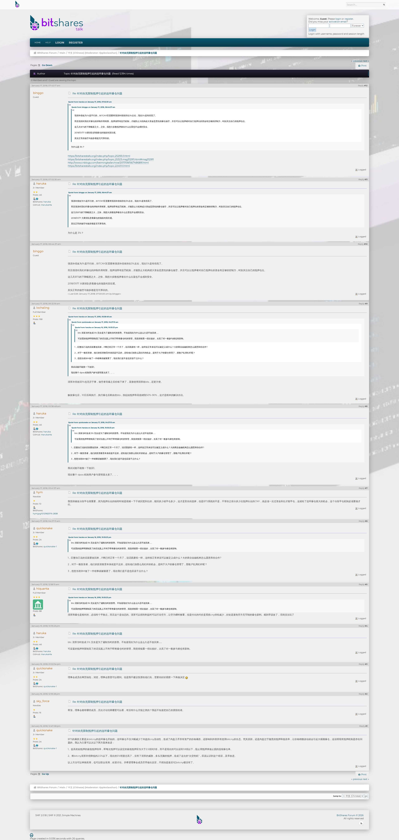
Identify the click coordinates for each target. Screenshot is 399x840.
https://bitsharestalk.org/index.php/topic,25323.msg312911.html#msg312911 (111, 159)
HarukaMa (46, 205)
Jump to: (337, 796)
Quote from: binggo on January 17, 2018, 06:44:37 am (93, 107)
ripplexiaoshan (107, 52)
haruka (41, 183)
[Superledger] (37, 543)
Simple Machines (71, 815)
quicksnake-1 (50, 546)
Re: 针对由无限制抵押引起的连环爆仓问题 (97, 93)
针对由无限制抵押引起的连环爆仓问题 (95, 730)
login (338, 18)
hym (39, 492)
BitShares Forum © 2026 (350, 815)
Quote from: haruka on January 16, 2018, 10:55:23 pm (96, 327)
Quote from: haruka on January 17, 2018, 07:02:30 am (90, 102)
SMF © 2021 (54, 815)
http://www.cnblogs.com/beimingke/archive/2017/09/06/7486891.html (108, 162)
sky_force (42, 701)
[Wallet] (37, 198)
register (349, 18)
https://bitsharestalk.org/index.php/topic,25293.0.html (99, 155)
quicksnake (44, 528)
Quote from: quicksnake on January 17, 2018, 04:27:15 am (95, 322)
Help (48, 42)
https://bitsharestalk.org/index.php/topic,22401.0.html (99, 165)
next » (366, 61)
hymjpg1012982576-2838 (45, 513)
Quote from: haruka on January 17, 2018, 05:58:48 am (90, 317)
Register (76, 42)
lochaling (42, 307)
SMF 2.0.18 (41, 815)
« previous (356, 61)
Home (38, 42)
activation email (338, 21)
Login (59, 42)
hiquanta (42, 588)
